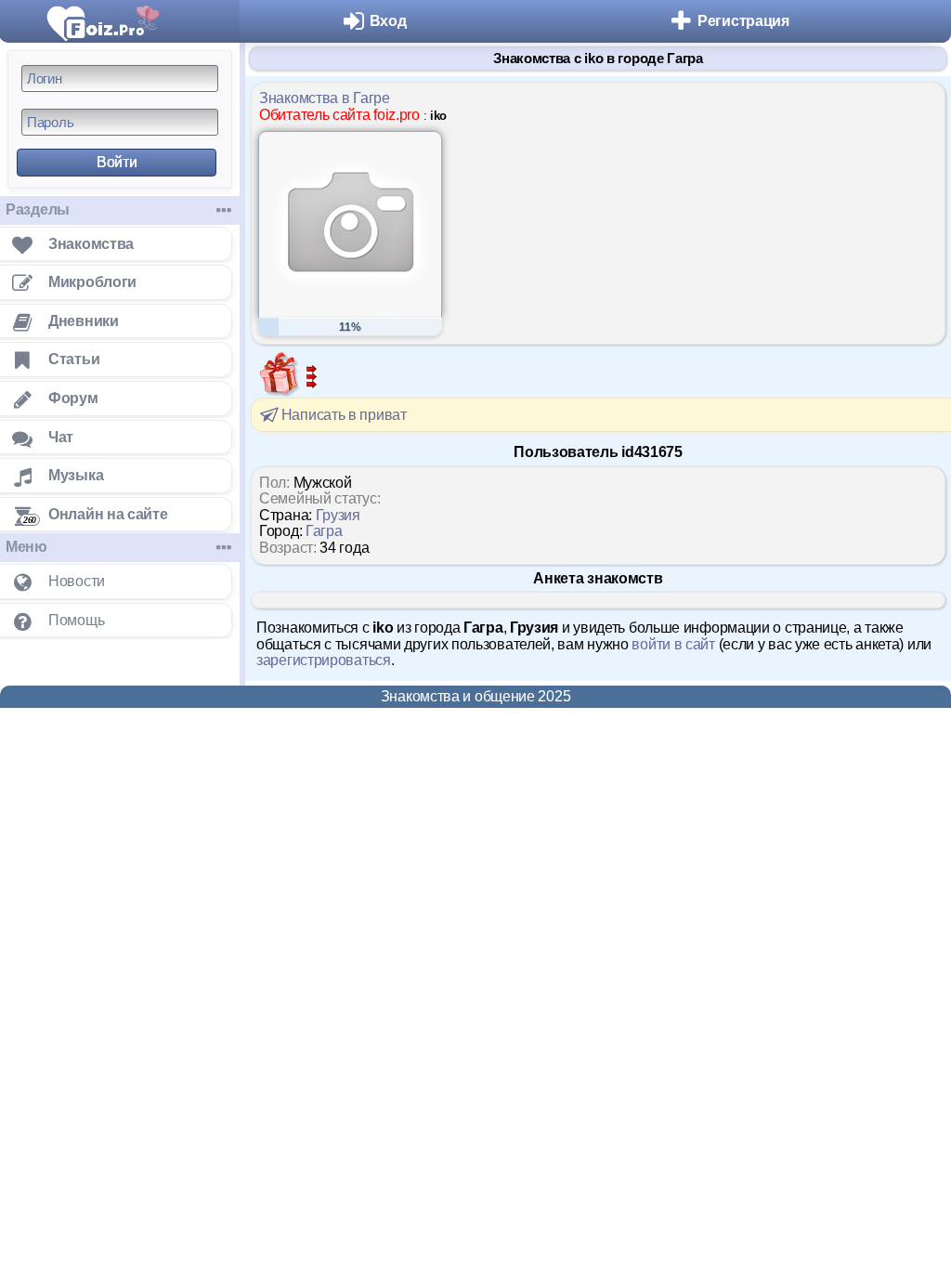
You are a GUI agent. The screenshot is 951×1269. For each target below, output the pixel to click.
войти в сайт (673, 644)
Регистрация (743, 21)
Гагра (324, 531)
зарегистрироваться (323, 660)
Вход (388, 21)
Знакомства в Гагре (324, 98)
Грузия (338, 515)
